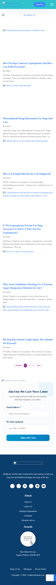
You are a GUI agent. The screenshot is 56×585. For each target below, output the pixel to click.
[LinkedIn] (31, 486)
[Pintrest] (37, 486)
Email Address (13, 407)
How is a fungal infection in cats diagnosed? (27, 173)
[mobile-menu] (50, 4)
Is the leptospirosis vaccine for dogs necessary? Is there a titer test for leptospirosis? (23, 229)
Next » (39, 365)
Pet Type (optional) (14, 422)
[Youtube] (43, 486)
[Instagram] (25, 486)
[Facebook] (12, 486)
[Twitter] (19, 486)
